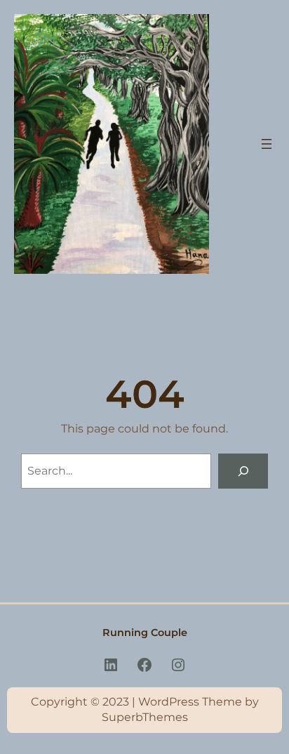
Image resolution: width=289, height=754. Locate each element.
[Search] (243, 471)
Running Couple (144, 632)
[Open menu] (266, 143)
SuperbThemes (145, 717)
